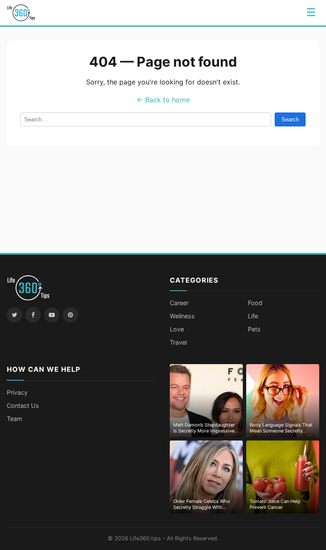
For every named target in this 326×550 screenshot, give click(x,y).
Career (179, 302)
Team (14, 418)
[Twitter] (14, 315)
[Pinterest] (70, 315)
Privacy (17, 392)
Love (177, 329)
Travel (178, 342)
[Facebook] (33, 315)
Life (253, 316)
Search (290, 119)
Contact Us (23, 405)
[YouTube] (51, 315)
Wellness (182, 316)
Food (255, 302)
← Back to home (163, 99)
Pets (254, 329)
